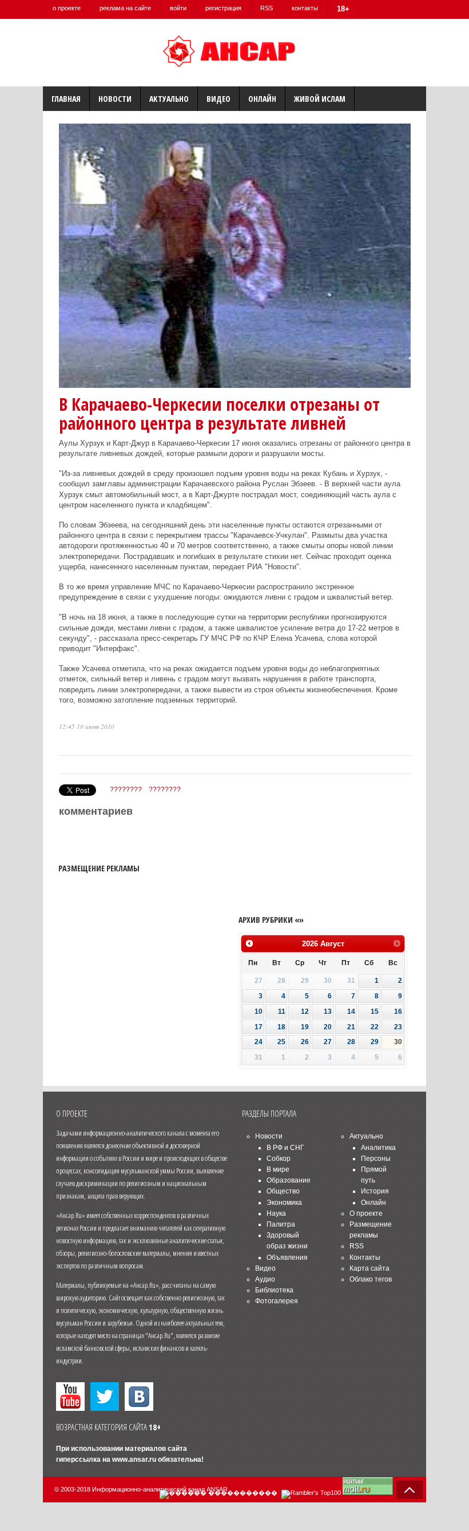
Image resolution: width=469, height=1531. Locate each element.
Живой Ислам (319, 98)
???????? (126, 790)
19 (305, 1027)
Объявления (287, 1258)
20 (328, 1027)
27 (328, 1042)
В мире (278, 1169)
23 (398, 1027)
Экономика (284, 1203)
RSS (266, 8)
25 (281, 1042)
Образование (289, 1180)
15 (375, 1012)
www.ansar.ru (134, 1459)
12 (305, 1012)
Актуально (169, 98)
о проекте (67, 8)
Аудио (265, 1279)
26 (305, 1042)
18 (281, 1027)
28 (351, 1042)
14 (351, 1012)
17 (259, 1027)
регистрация (223, 8)
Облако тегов (370, 1279)
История (375, 1191)
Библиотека (274, 1290)
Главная (66, 98)
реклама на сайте (125, 8)
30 (398, 1042)
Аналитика (378, 1148)
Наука (276, 1213)
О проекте (366, 1213)
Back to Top (409, 1490)
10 (259, 1012)
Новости (115, 98)
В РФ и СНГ (285, 1148)
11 (281, 1012)
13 (328, 1012)
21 (351, 1027)
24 (259, 1042)
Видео (218, 98)
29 (375, 1042)
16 (398, 1012)
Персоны (376, 1159)
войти (178, 8)
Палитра (281, 1224)
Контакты (364, 1258)
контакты (305, 8)
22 (375, 1027)
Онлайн (262, 98)
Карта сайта (369, 1268)
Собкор (279, 1159)
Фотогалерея (276, 1301)
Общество (283, 1191)
